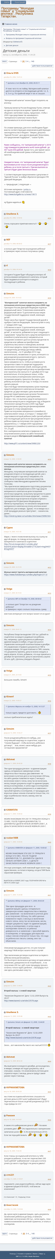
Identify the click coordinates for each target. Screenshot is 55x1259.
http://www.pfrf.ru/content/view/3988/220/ (22, 443)
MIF (8, 239)
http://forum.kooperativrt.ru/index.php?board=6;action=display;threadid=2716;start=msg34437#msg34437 (27, 546)
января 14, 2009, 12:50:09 (12, 459)
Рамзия (10, 1115)
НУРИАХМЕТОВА (15, 1087)
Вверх (4, 1234)
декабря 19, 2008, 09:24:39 (13, 269)
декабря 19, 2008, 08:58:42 (13, 244)
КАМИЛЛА (12, 809)
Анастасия (12, 1205)
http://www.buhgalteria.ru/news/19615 (20, 194)
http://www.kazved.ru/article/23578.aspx (21, 1000)
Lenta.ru (27, 189)
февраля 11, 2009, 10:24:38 (13, 895)
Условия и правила (24, 1254)
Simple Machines (33, 1256)
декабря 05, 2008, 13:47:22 (13, 77)
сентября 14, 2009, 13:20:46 (13, 1209)
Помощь (13, 1254)
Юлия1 (10, 696)
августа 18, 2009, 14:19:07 (12, 1119)
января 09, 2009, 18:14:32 (12, 298)
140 (32, 61)
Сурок (9, 527)
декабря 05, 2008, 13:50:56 (13, 218)
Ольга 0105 (12, 73)
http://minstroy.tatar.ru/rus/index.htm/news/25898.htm (27, 516)
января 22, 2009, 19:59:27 (12, 701)
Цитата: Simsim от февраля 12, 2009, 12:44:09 (26, 1022)
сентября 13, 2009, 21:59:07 (13, 1179)
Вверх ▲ (42, 1254)
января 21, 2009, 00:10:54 (12, 593)
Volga (9, 588)
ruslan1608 (12, 837)
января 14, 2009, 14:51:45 (12, 532)
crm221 (10, 1174)
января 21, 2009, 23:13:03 (12, 675)
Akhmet (10, 759)
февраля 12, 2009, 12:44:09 (13, 986)
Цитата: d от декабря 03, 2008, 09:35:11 (24, 83)
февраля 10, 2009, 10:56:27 (13, 733)
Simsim (10, 293)
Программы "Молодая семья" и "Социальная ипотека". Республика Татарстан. (17, 12)
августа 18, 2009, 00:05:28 (12, 1091)
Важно (35, 1254)
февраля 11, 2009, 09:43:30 (13, 763)
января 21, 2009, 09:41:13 (12, 629)
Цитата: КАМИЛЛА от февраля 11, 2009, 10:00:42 (27, 848)
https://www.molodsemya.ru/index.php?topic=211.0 (25, 574)
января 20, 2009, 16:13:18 (12, 567)
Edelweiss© (17, 42)
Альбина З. (12, 213)
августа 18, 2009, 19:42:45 (12, 1151)
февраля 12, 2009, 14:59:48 (13, 1016)
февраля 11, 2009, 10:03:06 (13, 842)
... (30, 61)
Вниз (4, 61)
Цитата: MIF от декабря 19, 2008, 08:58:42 (25, 599)
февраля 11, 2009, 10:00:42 (13, 814)
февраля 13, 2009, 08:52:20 (13, 1061)
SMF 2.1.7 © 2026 (22, 1256)
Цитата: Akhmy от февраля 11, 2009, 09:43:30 (26, 901)
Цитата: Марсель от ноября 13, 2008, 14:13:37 (26, 706)
